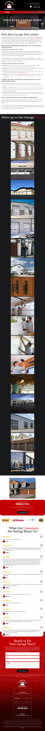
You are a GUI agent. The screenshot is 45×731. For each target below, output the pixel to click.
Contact (29, 676)
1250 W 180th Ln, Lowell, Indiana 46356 (22, 693)
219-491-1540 (36, 7)
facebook (24, 698)
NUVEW (5, 726)
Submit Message (22, 671)
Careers (16, 676)
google (26, 698)
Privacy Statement (30, 726)
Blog (20, 676)
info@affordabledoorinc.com (22, 715)
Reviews (24, 676)
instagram (29, 698)
